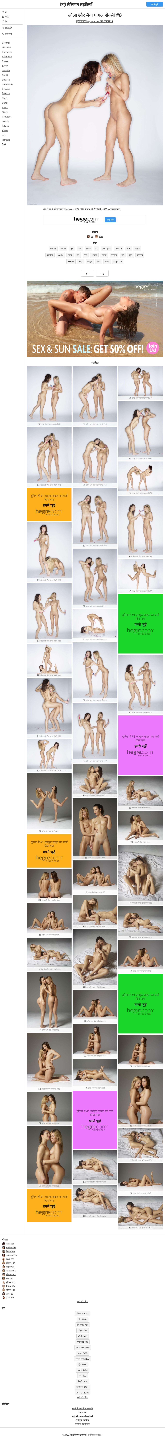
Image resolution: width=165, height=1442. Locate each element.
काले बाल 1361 (82, 1387)
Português (6, 116)
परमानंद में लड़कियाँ (82, 1423)
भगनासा (71, 261)
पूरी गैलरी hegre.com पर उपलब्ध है (94, 21)
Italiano (5, 125)
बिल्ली (88, 248)
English (5, 61)
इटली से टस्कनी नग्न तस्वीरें (82, 1408)
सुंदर (130, 254)
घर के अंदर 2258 (82, 1358)
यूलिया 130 (10, 1289)
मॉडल (7, 16)
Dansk (5, 102)
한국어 (5, 130)
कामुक (89, 261)
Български (7, 51)
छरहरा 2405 (82, 1353)
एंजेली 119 (10, 1297)
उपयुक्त (140, 254)
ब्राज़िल (50, 254)
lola (98, 261)
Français (6, 139)
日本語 (5, 65)
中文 (4, 135)
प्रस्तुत (114, 254)
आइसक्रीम (106, 248)
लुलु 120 (9, 1293)
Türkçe (5, 112)
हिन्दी (4, 144)
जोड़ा (80, 261)
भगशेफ (94, 254)
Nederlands (7, 84)
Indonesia (6, 47)
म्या (92, 236)
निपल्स (63, 248)
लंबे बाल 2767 (82, 1324)
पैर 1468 (82, 1375)
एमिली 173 (10, 1266)
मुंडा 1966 (82, 1364)
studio (60, 254)
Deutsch (6, 79)
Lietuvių (5, 121)
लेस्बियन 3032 (82, 1313)
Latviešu (6, 70)
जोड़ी (128, 248)
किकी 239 (10, 1259)
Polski (5, 75)
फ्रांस (137, 248)
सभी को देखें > (82, 1301)
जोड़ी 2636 (82, 1336)
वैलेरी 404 (10, 1243)
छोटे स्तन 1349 (83, 1392)
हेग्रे (76, 4)
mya (107, 261)
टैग (6, 21)
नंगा (78, 254)
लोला (101, 236)
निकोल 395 (10, 1251)
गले (123, 254)
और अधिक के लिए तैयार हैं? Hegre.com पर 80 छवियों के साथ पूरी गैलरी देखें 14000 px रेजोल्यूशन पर (81, 209)
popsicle (118, 261)
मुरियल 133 (10, 1282)
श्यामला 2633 (82, 1341)
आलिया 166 (11, 1270)
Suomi (5, 107)
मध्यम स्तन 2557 (82, 1347)
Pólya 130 (10, 1286)
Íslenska (6, 93)
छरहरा (104, 254)
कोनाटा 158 (11, 1274)
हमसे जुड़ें (154, 4)
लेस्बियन (118, 248)
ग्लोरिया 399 (11, 1247)
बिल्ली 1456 (82, 1381)
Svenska (6, 88)
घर (6, 12)
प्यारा (70, 254)
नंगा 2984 (82, 1319)
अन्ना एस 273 (11, 1255)
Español (6, 42)
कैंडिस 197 (10, 1262)
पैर (96, 248)
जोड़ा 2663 (82, 1330)
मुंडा (72, 248)
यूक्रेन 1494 (83, 1370)
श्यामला (53, 248)
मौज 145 (9, 1278)
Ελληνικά (7, 56)
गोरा (79, 248)
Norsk (4, 98)
